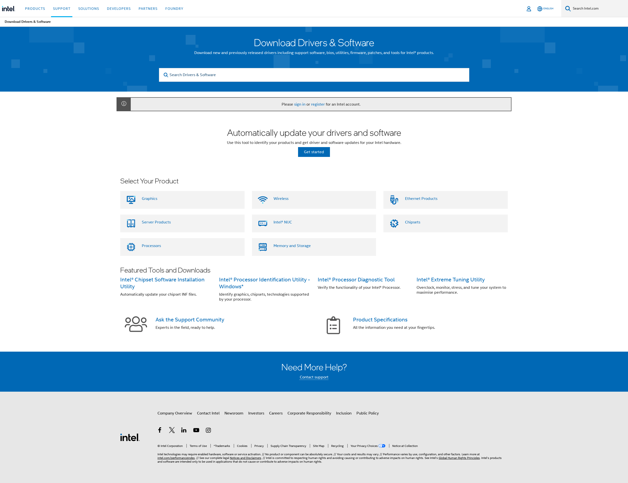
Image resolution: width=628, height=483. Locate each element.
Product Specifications (380, 319)
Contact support (314, 377)
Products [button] (35, 8)
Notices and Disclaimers (245, 458)
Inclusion (344, 413)
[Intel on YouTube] (196, 431)
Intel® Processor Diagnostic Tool (356, 279)
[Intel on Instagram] (208, 431)
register (318, 104)
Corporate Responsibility (309, 413)
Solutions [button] (88, 8)
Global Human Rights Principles (459, 458)
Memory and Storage (292, 245)
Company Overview (174, 413)
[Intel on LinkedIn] (184, 431)
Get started (314, 152)
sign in (299, 104)
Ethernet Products (421, 198)
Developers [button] (119, 8)
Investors (256, 413)
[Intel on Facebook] (160, 431)
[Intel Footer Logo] (130, 437)
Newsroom (233, 413)
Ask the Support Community (190, 319)
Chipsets (412, 222)
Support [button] (61, 8)
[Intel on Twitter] (172, 431)
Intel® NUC (283, 222)
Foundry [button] (174, 8)
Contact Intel (208, 413)
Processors (151, 245)
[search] (166, 75)
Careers (276, 413)
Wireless (281, 198)
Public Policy (367, 413)
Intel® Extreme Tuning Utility (451, 279)
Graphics (149, 198)
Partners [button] (148, 8)
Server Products (156, 222)
